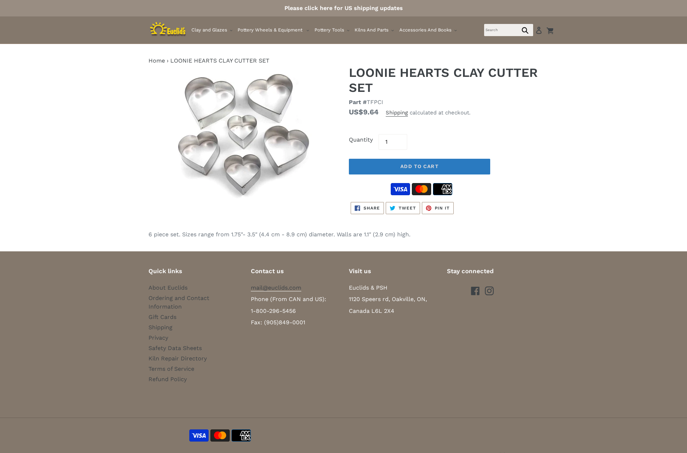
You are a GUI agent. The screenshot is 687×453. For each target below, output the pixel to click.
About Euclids (167, 287)
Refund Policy (167, 379)
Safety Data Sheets (175, 348)
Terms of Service (171, 368)
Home (156, 60)
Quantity (361, 139)
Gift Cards (162, 317)
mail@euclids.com (276, 287)
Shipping (397, 112)
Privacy (158, 337)
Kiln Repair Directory (177, 358)
